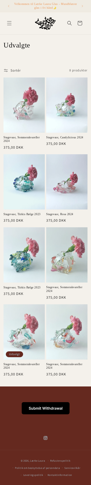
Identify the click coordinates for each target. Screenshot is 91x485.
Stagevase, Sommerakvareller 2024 (22, 139)
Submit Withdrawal (46, 408)
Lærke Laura (37, 460)
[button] (9, 23)
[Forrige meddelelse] (9, 6)
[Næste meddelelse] (82, 6)
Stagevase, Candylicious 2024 (64, 137)
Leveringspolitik (33, 475)
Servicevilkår (72, 468)
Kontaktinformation (60, 475)
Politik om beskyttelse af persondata (37, 468)
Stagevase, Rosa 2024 (59, 214)
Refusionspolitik (60, 460)
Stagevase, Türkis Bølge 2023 (22, 214)
